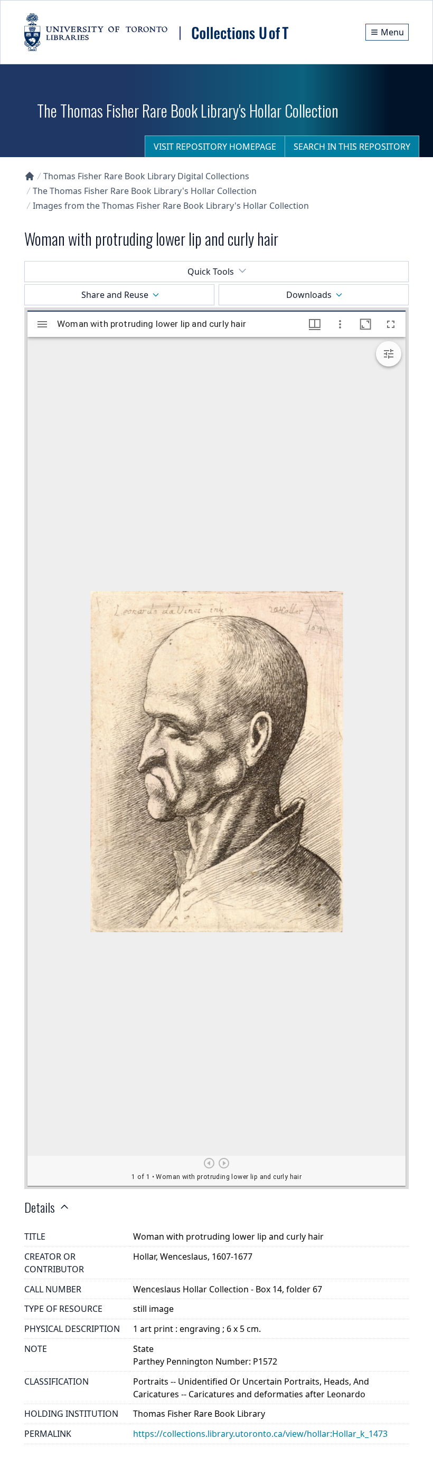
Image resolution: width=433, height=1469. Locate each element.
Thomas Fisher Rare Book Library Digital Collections (146, 176)
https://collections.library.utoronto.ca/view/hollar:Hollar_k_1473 (260, 1433)
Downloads (309, 295)
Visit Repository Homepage (215, 146)
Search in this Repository (352, 146)
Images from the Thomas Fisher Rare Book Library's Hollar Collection (171, 205)
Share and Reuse (114, 295)
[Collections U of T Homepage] (29, 176)
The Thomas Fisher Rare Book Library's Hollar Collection (145, 191)
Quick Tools (210, 271)
